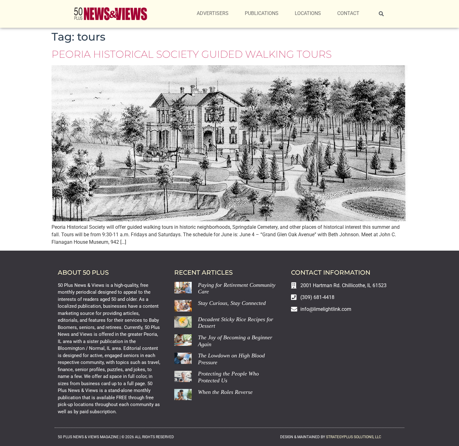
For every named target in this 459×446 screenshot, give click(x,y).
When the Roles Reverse (225, 392)
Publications (262, 13)
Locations (308, 13)
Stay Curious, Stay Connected (232, 303)
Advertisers (213, 13)
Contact (348, 13)
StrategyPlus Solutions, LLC (353, 437)
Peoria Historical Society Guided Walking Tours (192, 54)
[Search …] (381, 14)
